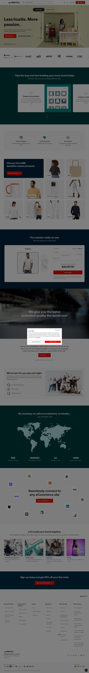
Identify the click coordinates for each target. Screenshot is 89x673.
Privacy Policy (37, 337)
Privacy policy (58, 330)
